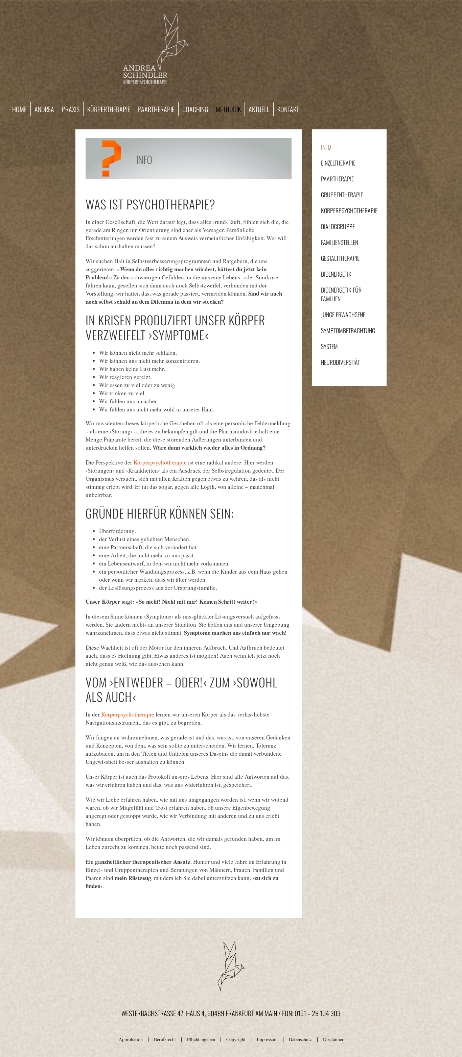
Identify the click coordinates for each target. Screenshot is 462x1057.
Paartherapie (337, 178)
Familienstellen (339, 242)
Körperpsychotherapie (160, 462)
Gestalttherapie (340, 258)
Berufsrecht (165, 1039)
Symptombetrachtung (348, 330)
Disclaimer (333, 1039)
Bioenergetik (336, 274)
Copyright (236, 1039)
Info (326, 147)
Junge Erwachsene (343, 314)
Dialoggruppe (338, 226)
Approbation (131, 1039)
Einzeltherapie (338, 162)
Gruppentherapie (342, 194)
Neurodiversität (340, 362)
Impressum (267, 1039)
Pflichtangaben (201, 1039)
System (329, 346)
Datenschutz (300, 1039)
